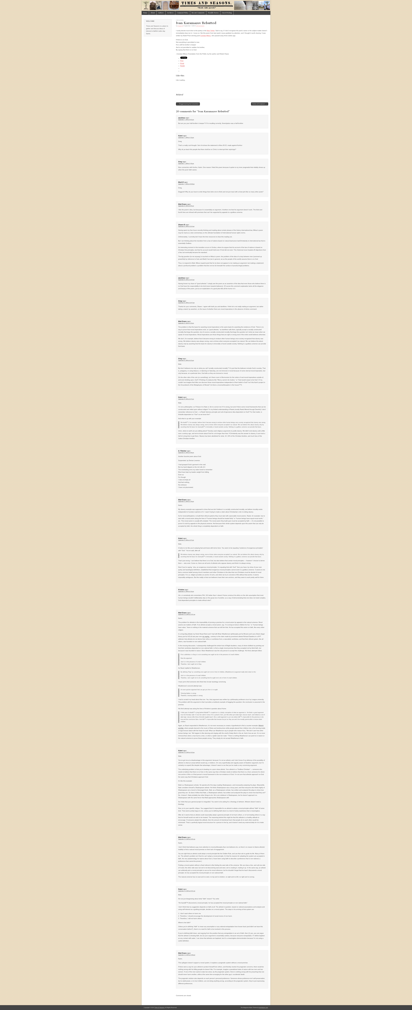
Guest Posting (227, 13)
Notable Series (213, 13)
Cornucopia (179, 20)
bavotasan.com (263, 1007)
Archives (170, 13)
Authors (161, 13)
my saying (206, 636)
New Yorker (211, 30)
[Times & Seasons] (206, 5)
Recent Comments (198, 13)
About (153, 13)
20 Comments (200, 26)
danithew (181, 118)
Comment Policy (182, 13)
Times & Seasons (159, 1007)
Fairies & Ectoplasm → (259, 104)
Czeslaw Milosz (205, 35)
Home (145, 13)
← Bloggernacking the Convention (187, 104)
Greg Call (180, 26)
